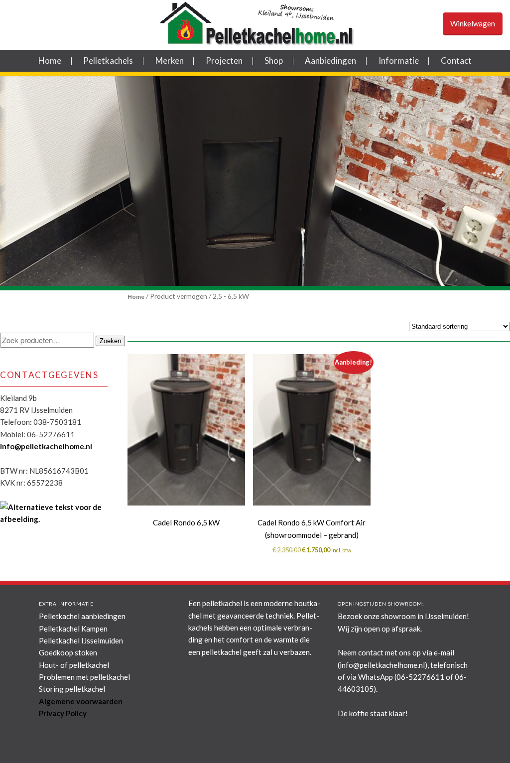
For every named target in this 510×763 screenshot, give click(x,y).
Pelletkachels (108, 60)
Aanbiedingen (330, 60)
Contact (456, 60)
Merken (169, 60)
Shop (273, 60)
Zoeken (110, 341)
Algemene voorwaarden (81, 701)
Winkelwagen (472, 23)
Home (49, 60)
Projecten (224, 60)
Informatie (399, 60)
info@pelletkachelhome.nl (46, 446)
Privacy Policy (63, 713)
